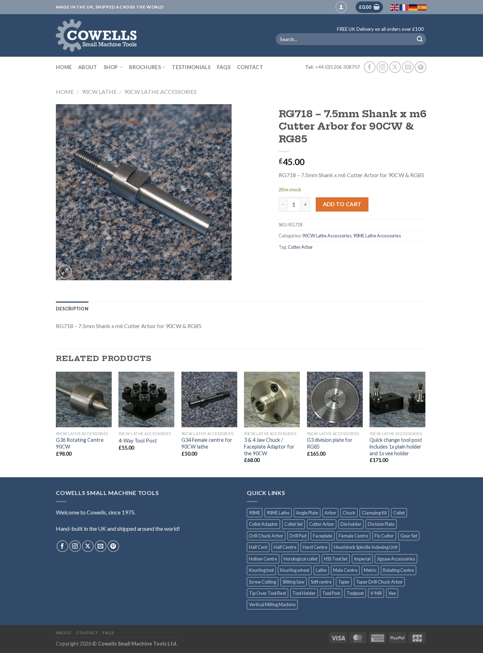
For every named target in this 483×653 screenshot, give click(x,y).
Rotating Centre (398, 570)
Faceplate (322, 536)
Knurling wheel (294, 570)
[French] (404, 7)
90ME (254, 513)
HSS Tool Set (336, 559)
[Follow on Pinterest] (420, 67)
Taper (344, 582)
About (87, 67)
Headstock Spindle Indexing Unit (365, 547)
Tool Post (331, 593)
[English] (395, 7)
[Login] (341, 7)
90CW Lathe (99, 91)
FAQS (108, 632)
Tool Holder (304, 593)
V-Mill (376, 593)
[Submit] (420, 39)
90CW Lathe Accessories (160, 91)
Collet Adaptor (263, 524)
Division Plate (381, 524)
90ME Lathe (278, 513)
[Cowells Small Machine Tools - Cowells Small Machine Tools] (156, 35)
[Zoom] (65, 271)
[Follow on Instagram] (382, 67)
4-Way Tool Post (137, 441)
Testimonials (191, 67)
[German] (413, 7)
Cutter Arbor (300, 247)
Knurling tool (261, 570)
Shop (111, 67)
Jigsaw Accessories (396, 559)
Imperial (362, 559)
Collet (399, 513)
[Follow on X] (395, 67)
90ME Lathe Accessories (377, 235)
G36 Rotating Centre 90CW (80, 443)
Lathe (321, 570)
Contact (250, 67)
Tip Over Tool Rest (267, 593)
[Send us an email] (408, 67)
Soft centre (321, 582)
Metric (370, 570)
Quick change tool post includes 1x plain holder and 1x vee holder (395, 446)
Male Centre (345, 570)
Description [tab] (72, 308)
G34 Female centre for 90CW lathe (206, 443)
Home (64, 67)
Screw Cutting (262, 582)
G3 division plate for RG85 (330, 443)
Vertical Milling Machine (272, 604)
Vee (392, 593)
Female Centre (353, 536)
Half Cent (258, 547)
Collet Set (293, 524)
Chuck (349, 513)
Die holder (351, 524)
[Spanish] (422, 7)
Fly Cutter (384, 536)
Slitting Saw (293, 582)
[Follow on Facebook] (370, 67)
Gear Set (408, 536)
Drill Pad (298, 536)
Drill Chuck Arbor (266, 536)
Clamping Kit (374, 513)
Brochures (145, 67)
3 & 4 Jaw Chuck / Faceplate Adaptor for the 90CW (269, 446)
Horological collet (301, 559)
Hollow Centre (263, 559)
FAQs (224, 67)
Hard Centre (315, 547)
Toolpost (355, 593)
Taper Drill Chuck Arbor (379, 582)
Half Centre (285, 547)
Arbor (330, 513)
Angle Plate (307, 513)
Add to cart (342, 204)
